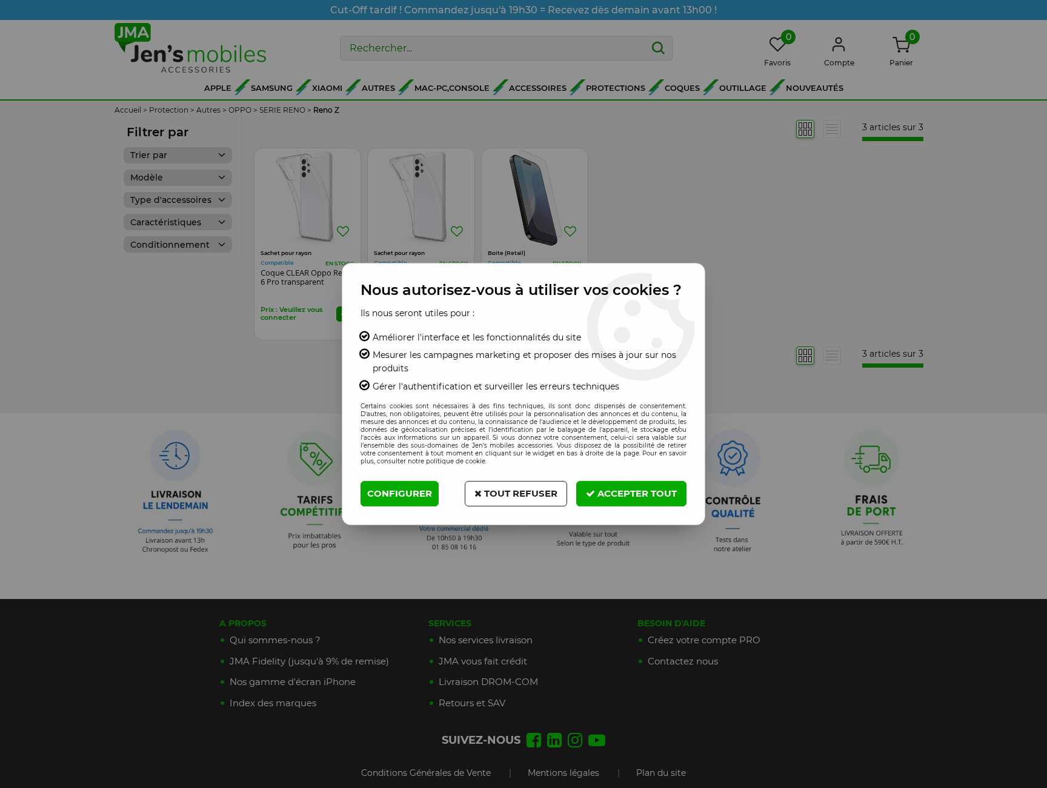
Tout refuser (519, 493)
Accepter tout (636, 493)
